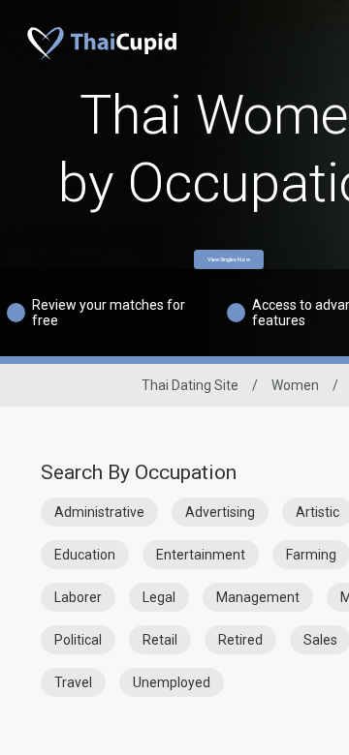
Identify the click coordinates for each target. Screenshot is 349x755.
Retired (240, 640)
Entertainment (200, 554)
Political (78, 640)
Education (84, 554)
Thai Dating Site (190, 385)
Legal (159, 597)
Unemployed (171, 682)
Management (258, 597)
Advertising (220, 512)
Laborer (78, 597)
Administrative (99, 512)
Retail (160, 640)
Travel (73, 682)
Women (295, 385)
